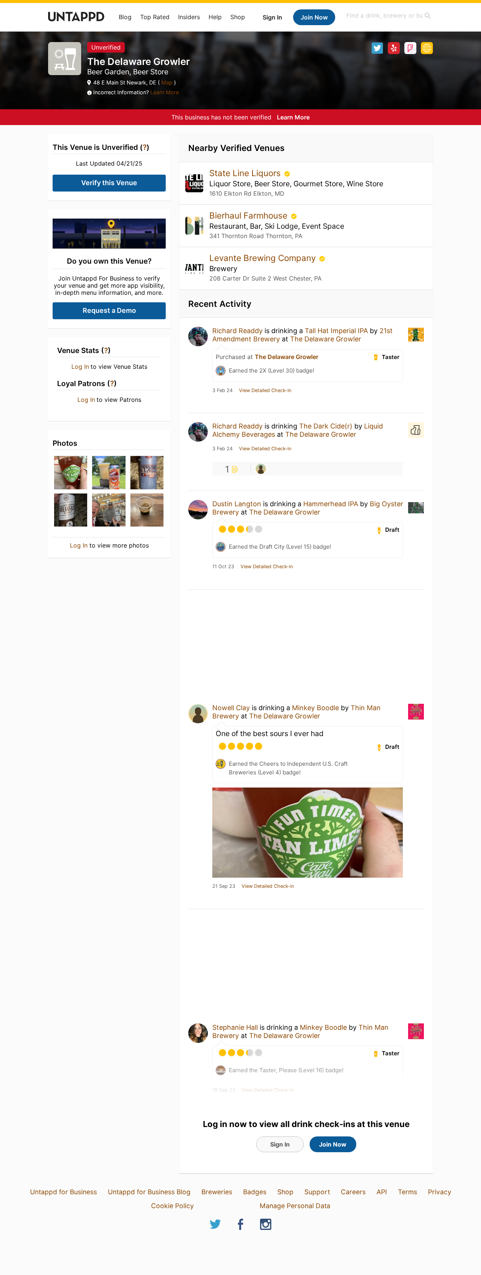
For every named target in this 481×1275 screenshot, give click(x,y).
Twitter (377, 48)
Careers (353, 1192)
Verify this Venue (109, 183)
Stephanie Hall (235, 1027)
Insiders (189, 17)
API (382, 1192)
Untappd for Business (63, 1192)
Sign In (272, 17)
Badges (254, 1192)
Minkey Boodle (315, 708)
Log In (80, 366)
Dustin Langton (236, 504)
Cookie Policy (172, 1206)
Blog (125, 17)
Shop (237, 17)
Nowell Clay (231, 708)
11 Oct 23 (223, 566)
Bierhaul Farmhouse (249, 215)
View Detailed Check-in (265, 390)
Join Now (314, 17)
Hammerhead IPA (330, 504)
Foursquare (410, 48)
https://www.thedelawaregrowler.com (427, 48)
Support (317, 1192)
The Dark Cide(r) (325, 426)
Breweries (216, 1192)
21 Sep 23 (223, 886)
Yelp (394, 48)
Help (215, 17)
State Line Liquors (246, 173)
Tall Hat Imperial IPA (336, 331)
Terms (407, 1192)
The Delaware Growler (325, 339)
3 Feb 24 (222, 390)
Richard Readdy (237, 331)
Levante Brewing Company (263, 258)
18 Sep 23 (223, 1090)
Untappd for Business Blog (149, 1192)
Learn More (164, 92)
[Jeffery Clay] (261, 468)
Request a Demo (109, 310)
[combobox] (388, 15)
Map (167, 82)
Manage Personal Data (295, 1206)
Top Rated (154, 17)
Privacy (439, 1192)
